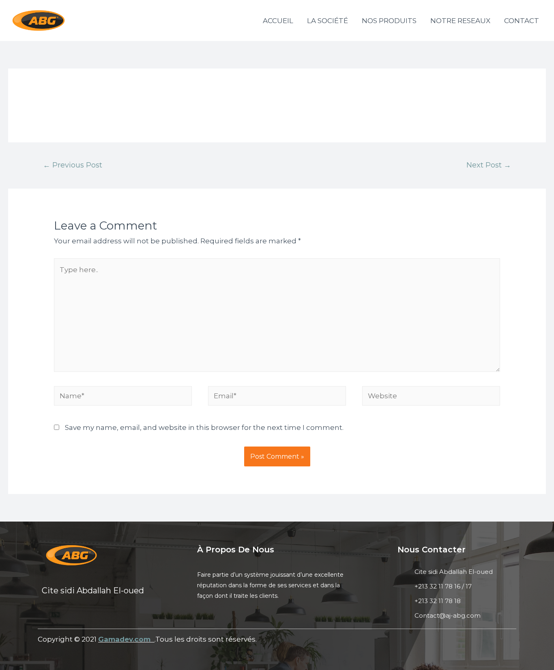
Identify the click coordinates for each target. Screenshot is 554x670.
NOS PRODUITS (389, 21)
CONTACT (521, 21)
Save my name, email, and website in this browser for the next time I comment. (204, 427)
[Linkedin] (67, 616)
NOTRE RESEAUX (460, 21)
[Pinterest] (109, 616)
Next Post (488, 165)
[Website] (431, 397)
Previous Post (72, 165)
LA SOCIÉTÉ (327, 21)
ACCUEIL (278, 21)
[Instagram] (88, 616)
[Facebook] (46, 616)
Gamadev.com (125, 639)
